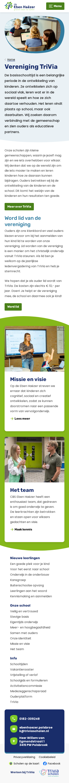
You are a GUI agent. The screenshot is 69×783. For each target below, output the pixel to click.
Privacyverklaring (24, 757)
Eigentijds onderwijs (24, 622)
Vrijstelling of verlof (24, 675)
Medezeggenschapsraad (28, 691)
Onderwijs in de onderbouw (29, 574)
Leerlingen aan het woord (28, 591)
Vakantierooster (22, 669)
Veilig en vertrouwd (24, 611)
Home (11, 59)
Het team (22, 490)
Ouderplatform (21, 696)
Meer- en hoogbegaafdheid (30, 627)
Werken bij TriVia (22, 772)
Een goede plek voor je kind (29, 564)
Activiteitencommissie (26, 686)
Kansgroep (18, 580)
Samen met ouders (24, 633)
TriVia (14, 702)
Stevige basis (19, 617)
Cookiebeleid (47, 757)
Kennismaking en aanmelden (31, 596)
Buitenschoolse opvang (27, 585)
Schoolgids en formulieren (29, 680)
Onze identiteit (20, 638)
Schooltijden (19, 664)
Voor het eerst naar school (29, 569)
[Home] (21, 6)
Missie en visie (28, 379)
